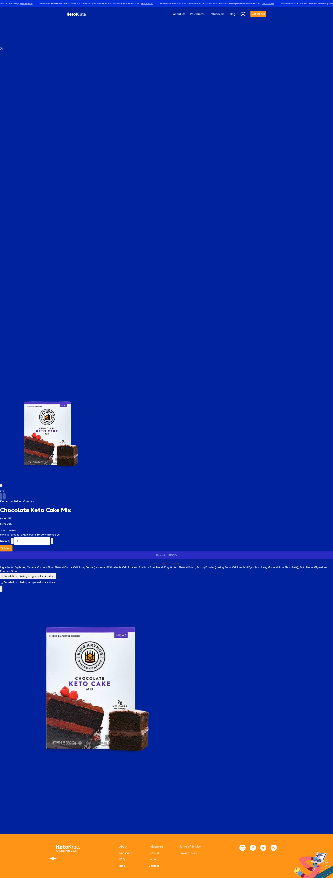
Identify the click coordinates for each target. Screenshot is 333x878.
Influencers (156, 846)
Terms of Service (190, 846)
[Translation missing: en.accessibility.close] (1, 589)
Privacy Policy (188, 853)
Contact (154, 866)
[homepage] (76, 14)
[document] (166, 687)
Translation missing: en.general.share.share (29, 576)
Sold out (6, 548)
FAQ (122, 859)
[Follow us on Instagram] (242, 848)
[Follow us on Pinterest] (274, 848)
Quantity (5, 541)
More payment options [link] (166, 563)
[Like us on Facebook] (253, 848)
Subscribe (125, 853)
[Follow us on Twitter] (263, 848)
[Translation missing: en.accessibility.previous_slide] (1, 496)
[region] (166, 3)
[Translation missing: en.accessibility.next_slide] (4, 496)
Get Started (258, 14)
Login (152, 859)
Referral (154, 853)
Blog (122, 866)
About (123, 846)
